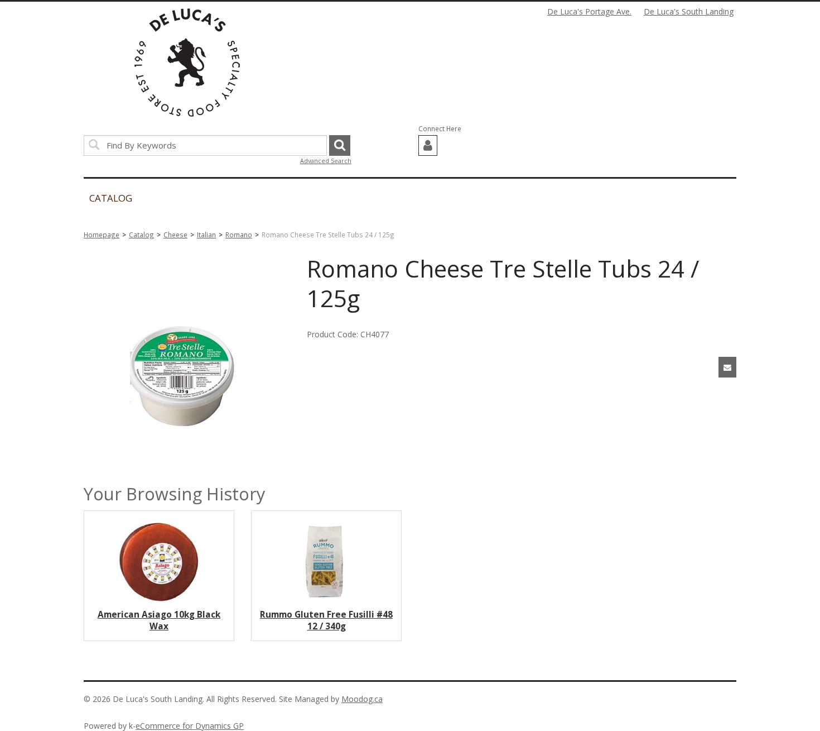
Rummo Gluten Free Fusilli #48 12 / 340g (326, 620)
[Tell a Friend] (727, 367)
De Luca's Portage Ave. (589, 11)
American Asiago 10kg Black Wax (159, 620)
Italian (206, 234)
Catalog (141, 234)
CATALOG (110, 198)
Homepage (101, 234)
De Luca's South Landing (689, 11)
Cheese (175, 234)
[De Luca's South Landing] (187, 62)
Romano (238, 234)
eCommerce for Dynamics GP (190, 725)
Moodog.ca (362, 699)
